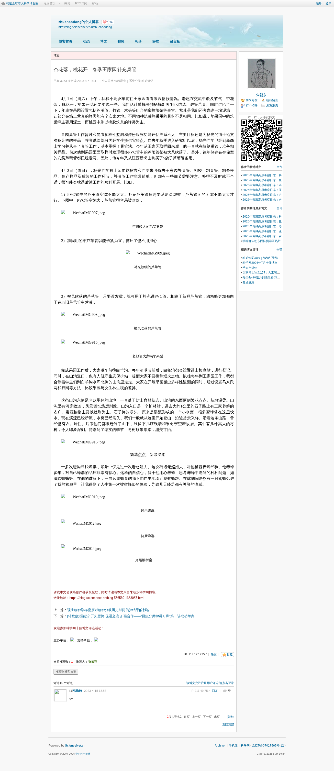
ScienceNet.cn (75, 745)
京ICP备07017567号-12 (268, 745)
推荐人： (82, 661)
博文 (103, 41)
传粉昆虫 (120, 81)
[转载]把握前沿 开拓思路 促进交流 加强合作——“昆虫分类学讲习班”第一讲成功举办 (130, 616)
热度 (214, 654)
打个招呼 (251, 105)
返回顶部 (228, 724)
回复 (215, 691)
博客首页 (65, 41)
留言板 (175, 41)
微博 (67, 3)
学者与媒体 (250, 267)
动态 (86, 41)
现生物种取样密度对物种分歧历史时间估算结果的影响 (108, 610)
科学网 (245, 745)
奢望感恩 (248, 282)
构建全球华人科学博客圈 (22, 3)
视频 (121, 41)
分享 (110, 22)
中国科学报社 (83, 753)
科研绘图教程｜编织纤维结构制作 (265, 258)
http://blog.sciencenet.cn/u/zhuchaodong (85, 27)
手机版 (233, 745)
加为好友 (251, 100)
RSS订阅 (81, 3)
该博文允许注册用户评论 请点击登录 (210, 683)
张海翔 (93, 661)
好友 (155, 41)
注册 (319, 3)
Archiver (220, 745)
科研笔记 (147, 81)
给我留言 (272, 100)
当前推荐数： (62, 661)
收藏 (230, 654)
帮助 (95, 3)
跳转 (231, 716)
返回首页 (50, 3)
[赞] (225, 691)
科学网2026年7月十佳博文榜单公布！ (267, 262)
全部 (279, 167)
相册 (138, 41)
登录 (329, 3)
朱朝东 (261, 95)
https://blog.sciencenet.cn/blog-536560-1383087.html (106, 598)
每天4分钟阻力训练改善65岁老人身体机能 (270, 277)
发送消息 (272, 105)
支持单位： (85, 640)
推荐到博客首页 (66, 671)
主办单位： (61, 640)
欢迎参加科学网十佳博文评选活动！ (79, 628)
